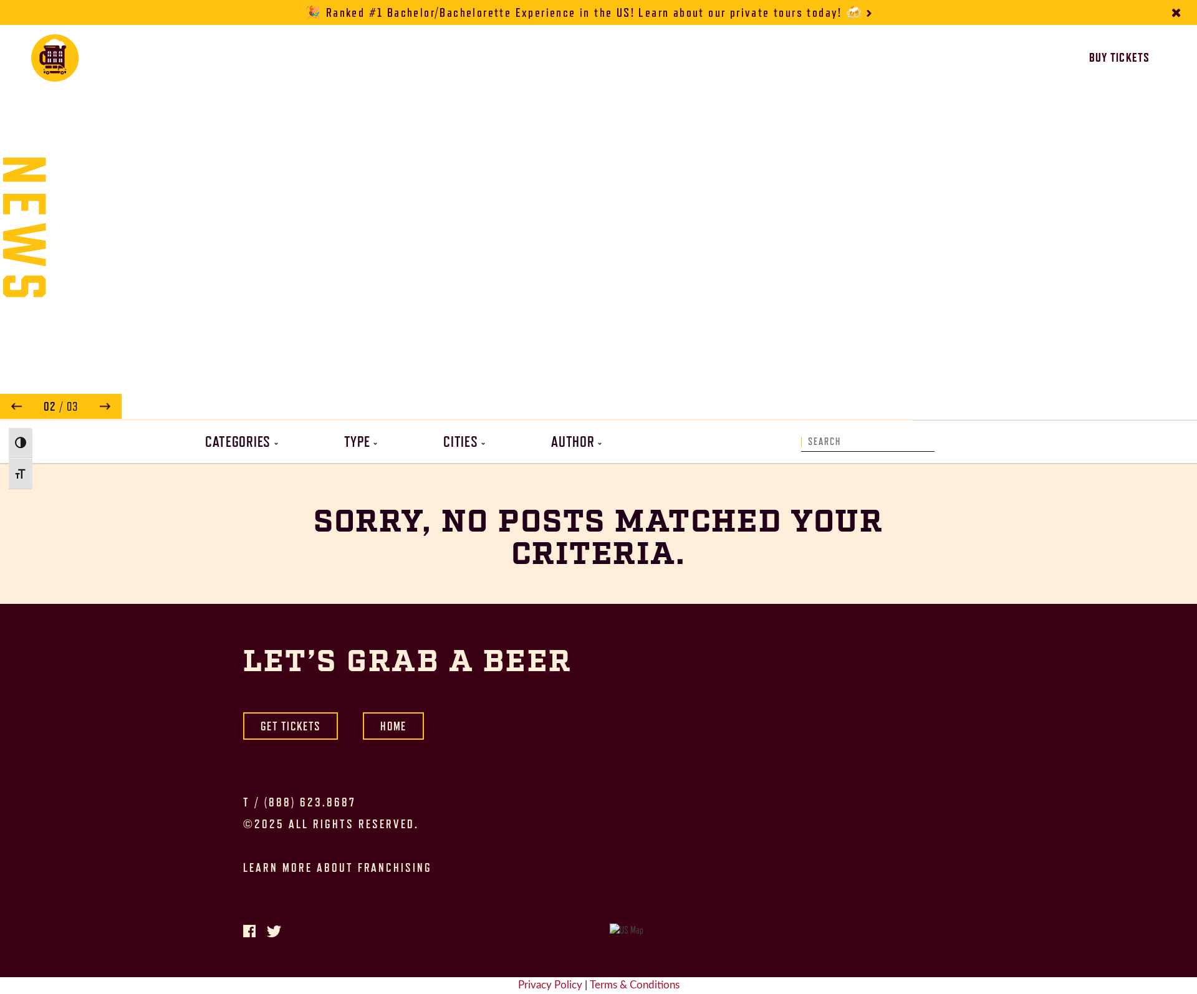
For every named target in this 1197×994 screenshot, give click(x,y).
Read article (702, 408)
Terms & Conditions (635, 985)
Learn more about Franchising (337, 867)
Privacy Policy (550, 985)
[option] (598, 223)
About (683, 57)
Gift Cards (607, 57)
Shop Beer (864, 57)
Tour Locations (392, 57)
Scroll (598, 389)
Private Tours (512, 57)
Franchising (775, 57)
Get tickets (290, 726)
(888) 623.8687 (310, 802)
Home (393, 726)
